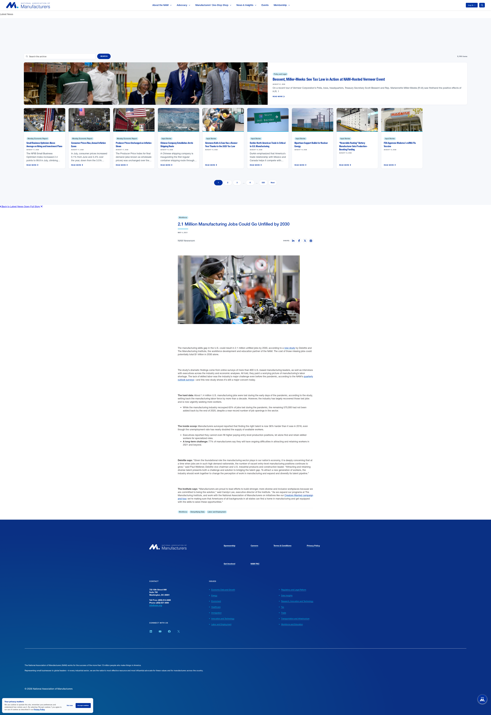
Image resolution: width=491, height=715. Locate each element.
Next (273, 183)
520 (263, 183)
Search (104, 56)
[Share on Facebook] (299, 240)
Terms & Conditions (282, 545)
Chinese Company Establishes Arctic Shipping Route (176, 144)
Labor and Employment (221, 624)
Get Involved (229, 564)
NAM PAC (255, 564)
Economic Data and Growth (223, 589)
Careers (254, 545)
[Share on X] (305, 240)
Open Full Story (32, 206)
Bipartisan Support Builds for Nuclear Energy (311, 144)
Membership (280, 5)
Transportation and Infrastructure (295, 618)
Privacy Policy (313, 545)
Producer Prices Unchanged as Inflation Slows (133, 144)
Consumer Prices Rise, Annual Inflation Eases (88, 144)
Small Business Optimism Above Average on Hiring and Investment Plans (44, 144)
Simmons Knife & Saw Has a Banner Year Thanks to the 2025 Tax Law (221, 144)
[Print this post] (310, 240)
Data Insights (287, 595)
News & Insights (244, 5)
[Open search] (482, 5)
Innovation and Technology (222, 618)
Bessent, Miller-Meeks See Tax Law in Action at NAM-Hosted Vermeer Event (329, 79)
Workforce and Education (292, 624)
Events (264, 5)
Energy (214, 595)
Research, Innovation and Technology (297, 601)
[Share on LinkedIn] (293, 240)
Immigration (216, 613)
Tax (282, 607)
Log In (470, 5)
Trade (283, 613)
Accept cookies (83, 705)
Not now (70, 705)
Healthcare (216, 607)
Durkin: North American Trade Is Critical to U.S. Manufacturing (267, 144)
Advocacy (182, 5)
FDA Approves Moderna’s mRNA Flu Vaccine (400, 144)
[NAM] (28, 5)
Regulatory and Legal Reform (293, 589)
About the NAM (160, 5)
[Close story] (41, 206)
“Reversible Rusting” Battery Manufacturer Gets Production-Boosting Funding (353, 146)
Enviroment (216, 601)
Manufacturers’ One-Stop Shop (211, 5)
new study (289, 347)
